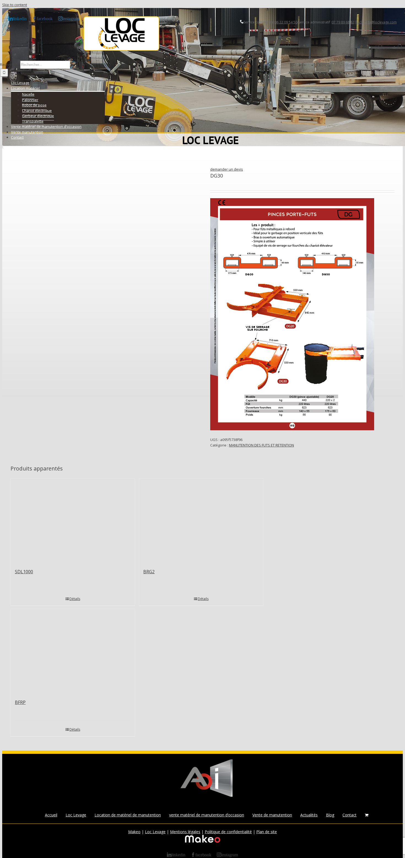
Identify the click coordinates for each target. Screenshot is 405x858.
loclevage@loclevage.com (376, 22)
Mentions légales (185, 831)
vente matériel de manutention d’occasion (206, 814)
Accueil (51, 814)
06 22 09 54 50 (286, 22)
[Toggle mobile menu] (2, 146)
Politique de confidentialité (228, 831)
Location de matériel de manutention (127, 814)
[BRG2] (201, 521)
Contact (349, 814)
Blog (330, 814)
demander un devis (226, 169)
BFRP (20, 702)
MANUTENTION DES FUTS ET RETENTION (261, 445)
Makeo (134, 831)
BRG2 (149, 572)
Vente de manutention (272, 814)
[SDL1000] (73, 521)
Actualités (309, 814)
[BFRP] (73, 651)
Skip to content (14, 4)
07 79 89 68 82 (343, 22)
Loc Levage (76, 814)
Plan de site (266, 831)
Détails (74, 598)
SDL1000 (24, 572)
